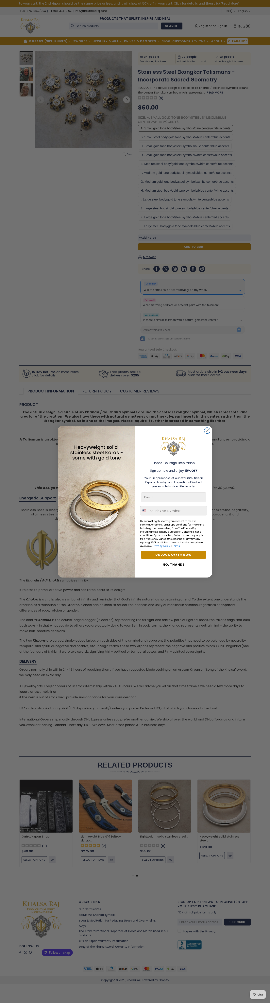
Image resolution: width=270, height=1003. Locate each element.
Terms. (176, 546)
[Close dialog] (207, 431)
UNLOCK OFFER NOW (173, 554)
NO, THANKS (174, 564)
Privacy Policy (162, 546)
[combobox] (147, 510)
